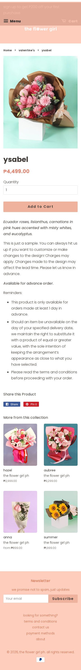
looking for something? (40, 615)
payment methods (40, 633)
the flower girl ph (32, 652)
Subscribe (63, 598)
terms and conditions (40, 621)
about (40, 639)
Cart (73, 21)
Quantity (11, 182)
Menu (15, 21)
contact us (40, 627)
